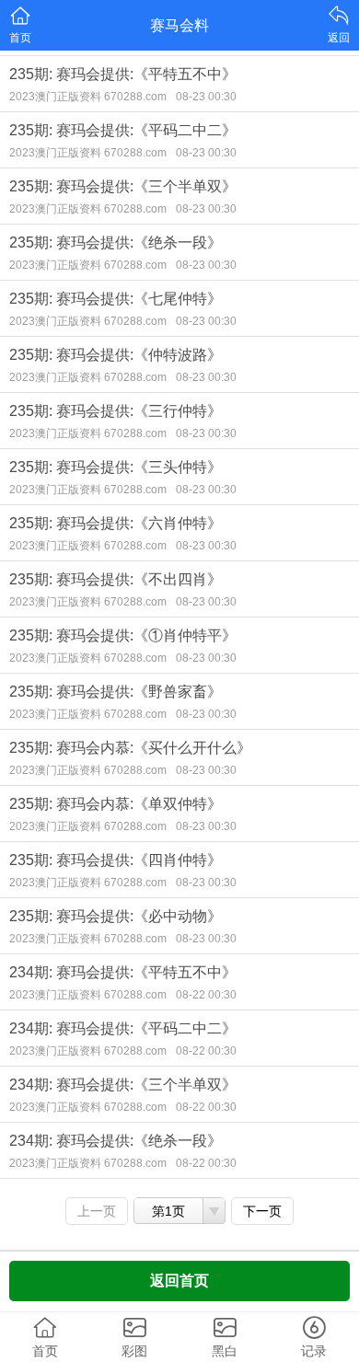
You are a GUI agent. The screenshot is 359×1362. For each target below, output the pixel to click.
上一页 (96, 1211)
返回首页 (179, 1280)
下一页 (262, 1211)
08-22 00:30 (206, 994)
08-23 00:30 (206, 96)
